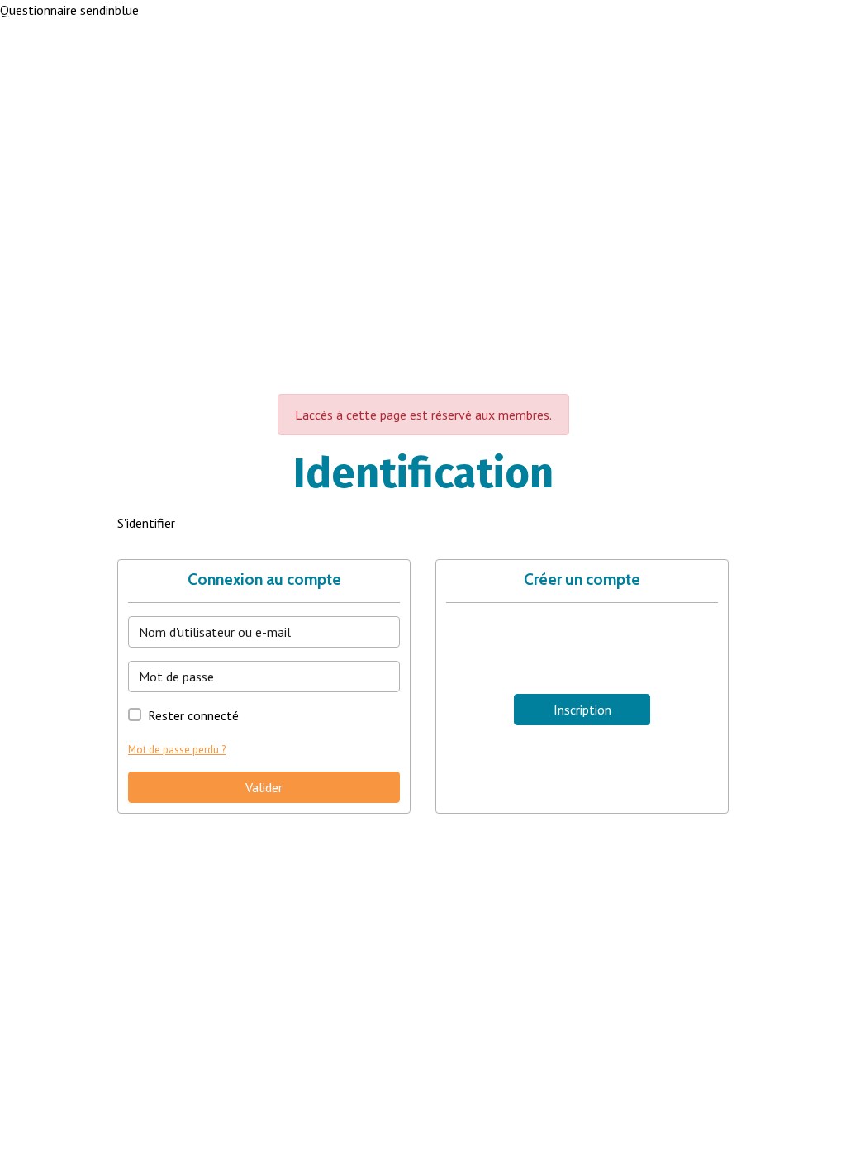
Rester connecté (193, 715)
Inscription (582, 709)
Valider (264, 787)
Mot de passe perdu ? (177, 750)
